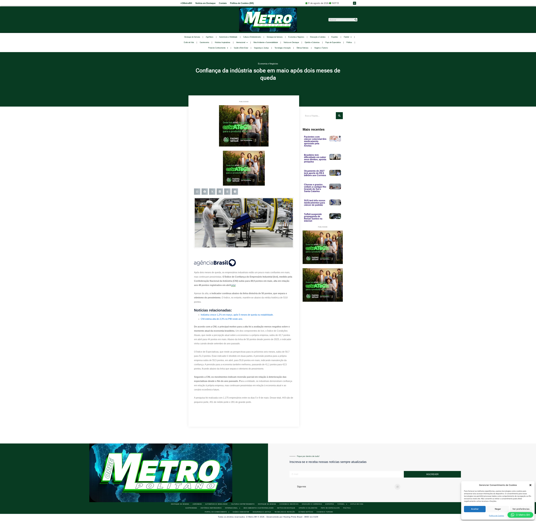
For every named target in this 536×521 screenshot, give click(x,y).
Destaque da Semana (192, 37)
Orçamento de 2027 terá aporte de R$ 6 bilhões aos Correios (315, 173)
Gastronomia (204, 42)
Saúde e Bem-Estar (241, 48)
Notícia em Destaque (205, 3)
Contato (223, 3)
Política (349, 42)
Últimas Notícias (302, 48)
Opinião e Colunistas (312, 42)
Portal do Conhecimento (217, 48)
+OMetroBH (186, 3)
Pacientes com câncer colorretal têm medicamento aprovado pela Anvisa (315, 141)
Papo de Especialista (333, 42)
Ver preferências (520, 509)
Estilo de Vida (189, 42)
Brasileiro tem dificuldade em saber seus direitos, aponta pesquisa (315, 158)
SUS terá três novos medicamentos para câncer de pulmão (314, 202)
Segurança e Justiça (261, 48)
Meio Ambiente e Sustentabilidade (265, 42)
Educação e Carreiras (318, 37)
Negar (498, 509)
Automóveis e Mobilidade (228, 37)
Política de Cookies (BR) (242, 3)
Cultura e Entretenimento (252, 37)
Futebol (346, 37)
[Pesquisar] (355, 19)
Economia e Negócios (296, 37)
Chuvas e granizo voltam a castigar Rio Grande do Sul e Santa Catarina (315, 187)
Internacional (240, 42)
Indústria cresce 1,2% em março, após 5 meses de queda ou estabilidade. (237, 315)
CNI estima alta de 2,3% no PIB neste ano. (222, 319)
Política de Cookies (496, 516)
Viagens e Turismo (321, 48)
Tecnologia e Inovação (283, 48)
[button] (530, 485)
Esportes (334, 37)
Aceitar (475, 509)
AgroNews (209, 37)
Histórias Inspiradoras (222, 42)
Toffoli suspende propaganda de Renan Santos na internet (313, 217)
